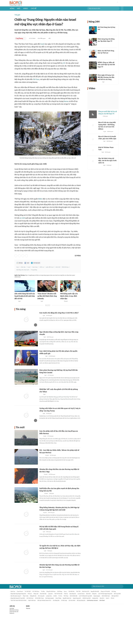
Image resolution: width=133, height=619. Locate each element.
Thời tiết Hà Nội (58, 593)
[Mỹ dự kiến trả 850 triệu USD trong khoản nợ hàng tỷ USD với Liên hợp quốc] (26, 533)
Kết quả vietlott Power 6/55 (44, 600)
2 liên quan (48, 531)
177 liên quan (50, 436)
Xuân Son (13, 591)
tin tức (60, 596)
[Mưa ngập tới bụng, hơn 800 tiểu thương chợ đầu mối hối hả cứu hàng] (93, 78)
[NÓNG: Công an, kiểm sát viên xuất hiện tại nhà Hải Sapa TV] (93, 65)
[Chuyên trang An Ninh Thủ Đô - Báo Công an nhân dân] (38, 301)
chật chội (57, 267)
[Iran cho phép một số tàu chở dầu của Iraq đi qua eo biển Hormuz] (26, 437)
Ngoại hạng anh (77, 598)
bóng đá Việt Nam (51, 591)
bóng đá (94, 593)
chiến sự (42, 267)
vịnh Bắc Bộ (71, 591)
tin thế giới (28, 591)
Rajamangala (97, 596)
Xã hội (55, 596)
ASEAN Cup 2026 (87, 598)
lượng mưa (49, 596)
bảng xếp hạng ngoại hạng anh (18, 593)
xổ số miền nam (106, 596)
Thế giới (17, 15)
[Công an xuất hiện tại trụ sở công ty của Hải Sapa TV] (93, 114)
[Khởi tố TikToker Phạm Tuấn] (93, 150)
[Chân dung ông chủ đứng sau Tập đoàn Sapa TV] (93, 42)
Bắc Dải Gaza (65, 267)
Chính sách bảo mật (14, 611)
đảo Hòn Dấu (43, 593)
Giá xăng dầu (56, 600)
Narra (65, 591)
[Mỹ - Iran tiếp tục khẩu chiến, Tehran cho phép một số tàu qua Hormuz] (26, 457)
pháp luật (36, 593)
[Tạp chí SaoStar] (100, 32)
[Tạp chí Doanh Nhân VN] (99, 43)
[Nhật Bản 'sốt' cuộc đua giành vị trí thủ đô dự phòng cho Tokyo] (26, 396)
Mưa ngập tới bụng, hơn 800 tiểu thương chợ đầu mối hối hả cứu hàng (106, 77)
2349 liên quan (51, 512)
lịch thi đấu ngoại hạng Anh (105, 593)
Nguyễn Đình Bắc (95, 591)
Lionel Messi (20, 591)
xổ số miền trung (39, 598)
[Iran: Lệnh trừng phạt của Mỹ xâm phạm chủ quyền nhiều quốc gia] (26, 357)
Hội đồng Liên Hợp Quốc (22, 270)
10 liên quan (49, 413)
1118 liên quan (52, 356)
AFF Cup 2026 (117, 593)
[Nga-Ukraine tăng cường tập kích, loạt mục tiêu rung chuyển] (26, 338)
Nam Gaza (35, 267)
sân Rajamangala (49, 598)
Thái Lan (30, 593)
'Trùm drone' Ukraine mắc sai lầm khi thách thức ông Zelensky (47, 296)
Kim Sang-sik (41, 596)
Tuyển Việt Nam (32, 600)
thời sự (66, 593)
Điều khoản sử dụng (14, 610)
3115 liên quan (49, 570)
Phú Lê (112, 598)
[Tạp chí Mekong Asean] (40, 570)
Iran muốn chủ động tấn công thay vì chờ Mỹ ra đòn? (59, 313)
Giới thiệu (12, 608)
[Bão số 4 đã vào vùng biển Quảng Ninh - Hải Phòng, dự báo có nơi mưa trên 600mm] (93, 125)
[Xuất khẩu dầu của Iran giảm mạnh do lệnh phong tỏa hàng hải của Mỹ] (26, 495)
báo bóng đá (73, 593)
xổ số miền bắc (73, 596)
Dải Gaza (36, 79)
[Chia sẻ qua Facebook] (16, 255)
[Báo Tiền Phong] (41, 375)
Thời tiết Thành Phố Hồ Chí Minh (18, 600)
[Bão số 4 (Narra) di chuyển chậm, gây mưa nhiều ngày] (93, 139)
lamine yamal (81, 593)
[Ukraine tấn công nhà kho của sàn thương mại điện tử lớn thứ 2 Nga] (26, 476)
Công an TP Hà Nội (105, 591)
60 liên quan (107, 152)
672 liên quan (51, 375)
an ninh (22, 218)
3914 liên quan (41, 38)
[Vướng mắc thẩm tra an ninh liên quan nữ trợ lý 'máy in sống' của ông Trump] (26, 415)
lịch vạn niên (72, 600)
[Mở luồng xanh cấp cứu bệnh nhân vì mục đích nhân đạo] (70, 286)
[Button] (122, 8)
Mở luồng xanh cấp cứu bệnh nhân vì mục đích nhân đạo (69, 296)
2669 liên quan (50, 337)
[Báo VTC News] (41, 455)
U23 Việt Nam (30, 598)
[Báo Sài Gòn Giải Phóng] (100, 131)
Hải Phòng (59, 591)
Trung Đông (34, 270)
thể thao (66, 596)
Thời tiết (78, 591)
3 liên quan (109, 165)
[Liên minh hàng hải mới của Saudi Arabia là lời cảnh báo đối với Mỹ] (25, 286)
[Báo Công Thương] (19, 38)
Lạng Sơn (50, 593)
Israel (42, 44)
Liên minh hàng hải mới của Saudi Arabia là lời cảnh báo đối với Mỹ (25, 296)
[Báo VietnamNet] (41, 474)
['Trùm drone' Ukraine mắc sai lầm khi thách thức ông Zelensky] (47, 286)
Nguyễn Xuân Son (67, 598)
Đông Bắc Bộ (33, 596)
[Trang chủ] (16, 3)
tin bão (43, 591)
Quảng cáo (12, 613)
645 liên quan (53, 455)
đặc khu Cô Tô (85, 591)
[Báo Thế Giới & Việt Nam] (40, 337)
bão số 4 (102, 598)
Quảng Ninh (95, 598)
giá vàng (114, 591)
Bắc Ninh (88, 593)
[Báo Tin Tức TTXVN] (16, 301)
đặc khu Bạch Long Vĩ (16, 596)
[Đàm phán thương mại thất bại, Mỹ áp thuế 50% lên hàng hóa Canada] (26, 377)
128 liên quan (110, 131)
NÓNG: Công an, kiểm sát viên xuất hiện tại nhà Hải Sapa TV (106, 65)
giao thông (58, 598)
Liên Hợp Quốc (36, 263)
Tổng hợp (28, 608)
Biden (40, 199)
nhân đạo (23, 267)
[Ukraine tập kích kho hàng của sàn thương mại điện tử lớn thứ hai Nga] (26, 571)
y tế (63, 63)
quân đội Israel (50, 267)
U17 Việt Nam (35, 591)
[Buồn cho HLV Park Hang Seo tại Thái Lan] (93, 54)
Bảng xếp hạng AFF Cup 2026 (18, 598)
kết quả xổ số (115, 596)
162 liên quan (49, 315)
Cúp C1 (107, 598)
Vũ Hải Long (64, 600)
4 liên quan (49, 550)
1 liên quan (51, 493)
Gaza (17, 267)
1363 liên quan (52, 474)
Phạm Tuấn (25, 596)
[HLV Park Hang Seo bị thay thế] (93, 30)
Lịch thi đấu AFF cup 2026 (85, 596)
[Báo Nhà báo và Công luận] (41, 356)
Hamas (66, 101)
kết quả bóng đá (81, 600)
